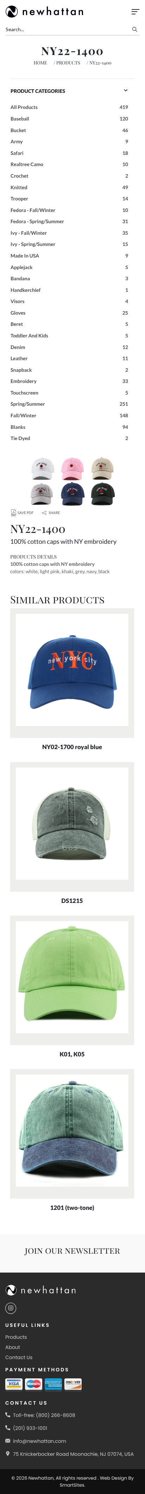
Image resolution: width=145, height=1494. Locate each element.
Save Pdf (25, 513)
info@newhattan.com (39, 1441)
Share (54, 513)
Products (68, 63)
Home (40, 63)
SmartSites (72, 1485)
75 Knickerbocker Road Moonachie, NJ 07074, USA (73, 1454)
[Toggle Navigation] (135, 11)
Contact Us (18, 1357)
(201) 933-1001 (30, 1428)
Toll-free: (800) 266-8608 (44, 1415)
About (12, 1347)
